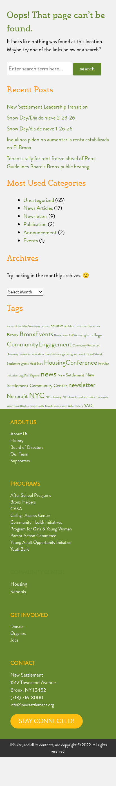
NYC (36, 395)
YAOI (88, 406)
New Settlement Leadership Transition (47, 107)
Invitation (12, 375)
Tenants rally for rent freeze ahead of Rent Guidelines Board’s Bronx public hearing (51, 162)
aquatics (57, 326)
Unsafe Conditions (55, 406)
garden (66, 354)
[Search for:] (40, 68)
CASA (73, 335)
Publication (35, 224)
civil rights (84, 335)
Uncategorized (38, 200)
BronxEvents (36, 334)
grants (25, 364)
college (96, 335)
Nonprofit (17, 396)
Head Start (36, 364)
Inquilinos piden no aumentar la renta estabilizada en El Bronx (58, 143)
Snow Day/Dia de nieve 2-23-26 (41, 117)
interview (103, 364)
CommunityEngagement (39, 344)
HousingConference (70, 362)
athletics (69, 326)
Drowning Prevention (19, 354)
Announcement (40, 232)
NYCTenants (70, 397)
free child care (53, 354)
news (48, 374)
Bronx (12, 334)
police (92, 397)
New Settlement (70, 375)
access (10, 326)
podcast (83, 397)
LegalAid (23, 375)
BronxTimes (61, 335)
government (78, 354)
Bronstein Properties (87, 326)
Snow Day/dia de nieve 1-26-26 (39, 128)
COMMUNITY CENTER (37, 572)
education (38, 354)
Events (30, 240)
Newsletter (35, 216)
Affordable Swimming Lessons (32, 326)
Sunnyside (102, 397)
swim (9, 406)
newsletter (81, 385)
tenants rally (37, 406)
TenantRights (21, 406)
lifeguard (34, 375)
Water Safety (75, 406)
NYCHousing (53, 397)
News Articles (38, 208)
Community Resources (86, 345)
